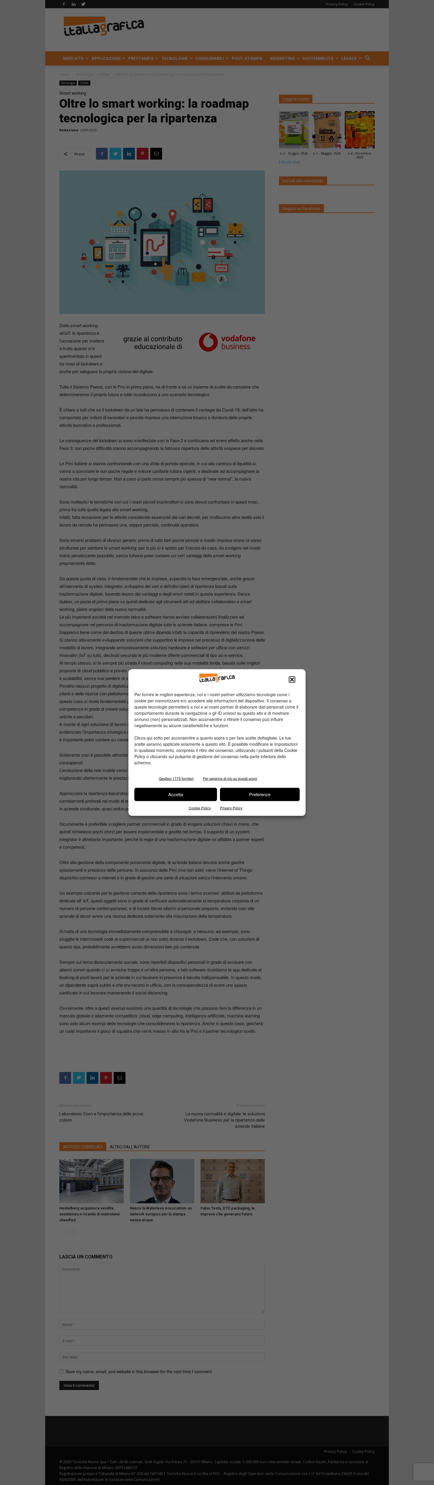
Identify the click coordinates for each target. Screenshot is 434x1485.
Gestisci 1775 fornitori (176, 778)
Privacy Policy (231, 807)
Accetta (175, 794)
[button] (292, 679)
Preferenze (259, 794)
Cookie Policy (200, 807)
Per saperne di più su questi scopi (230, 778)
